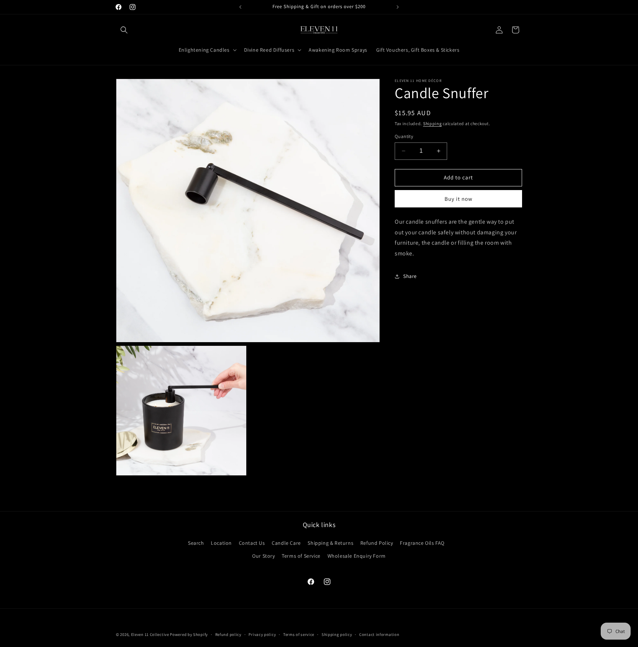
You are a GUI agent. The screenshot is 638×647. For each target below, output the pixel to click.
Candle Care (286, 543)
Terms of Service (301, 556)
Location (221, 543)
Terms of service (298, 634)
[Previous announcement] (240, 7)
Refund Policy (376, 543)
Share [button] (410, 276)
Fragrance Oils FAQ (422, 543)
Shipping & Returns (330, 543)
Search (196, 543)
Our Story (263, 556)
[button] (124, 30)
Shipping (432, 123)
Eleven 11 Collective (150, 634)
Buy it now (459, 198)
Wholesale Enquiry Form (356, 556)
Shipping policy (337, 634)
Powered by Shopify (189, 634)
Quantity (404, 136)
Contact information (379, 634)
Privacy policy (262, 634)
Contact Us (252, 543)
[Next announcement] (398, 7)
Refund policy (228, 634)
